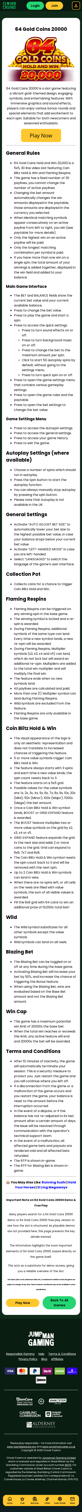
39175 (68, 1465)
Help (41, 1354)
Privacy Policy (28, 1359)
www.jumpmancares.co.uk (58, 1446)
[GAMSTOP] (58, 1401)
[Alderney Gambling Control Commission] (41, 1424)
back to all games (59, 1303)
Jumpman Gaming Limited (59, 1457)
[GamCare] (24, 1401)
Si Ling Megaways (52, 1187)
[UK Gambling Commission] (30, 1414)
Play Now (22, 1303)
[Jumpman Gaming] (41, 1344)
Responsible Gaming (20, 1354)
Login (35, 5)
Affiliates (57, 1359)
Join (54, 5)
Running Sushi (54, 1182)
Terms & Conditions (62, 1354)
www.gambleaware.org (21, 1446)
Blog (44, 1359)
